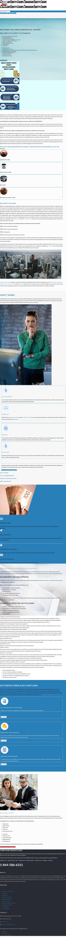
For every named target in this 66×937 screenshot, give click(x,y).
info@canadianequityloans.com (8, 924)
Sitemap (4, 931)
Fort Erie (21, 284)
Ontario (5, 895)
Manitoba (6, 907)
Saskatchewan (7, 897)
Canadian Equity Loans (5, 282)
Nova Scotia (6, 901)
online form (50, 245)
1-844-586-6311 (27, 218)
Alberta (5, 893)
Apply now (16, 218)
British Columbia (8, 891)
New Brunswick (7, 899)
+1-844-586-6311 (5, 921)
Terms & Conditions (7, 935)
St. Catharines (54, 282)
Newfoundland (7, 905)
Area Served (6, 908)
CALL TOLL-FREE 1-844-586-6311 (9, 541)
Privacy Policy (6, 933)
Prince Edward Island (9, 903)
